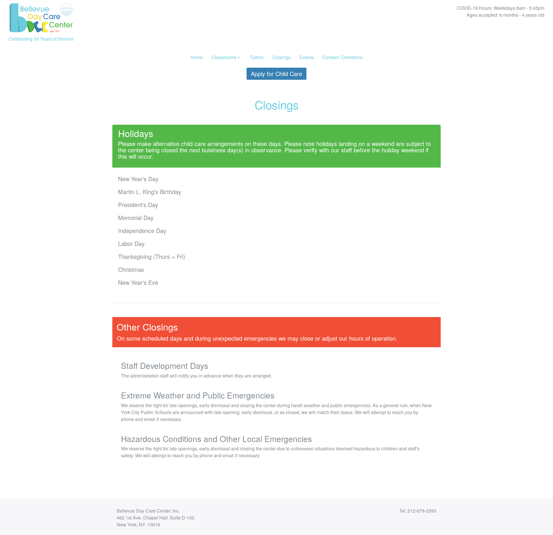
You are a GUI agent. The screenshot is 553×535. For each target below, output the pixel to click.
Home (196, 57)
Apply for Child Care (276, 73)
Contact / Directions (343, 57)
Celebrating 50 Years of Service (41, 38)
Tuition (257, 57)
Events (307, 57)
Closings (281, 57)
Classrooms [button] (224, 57)
